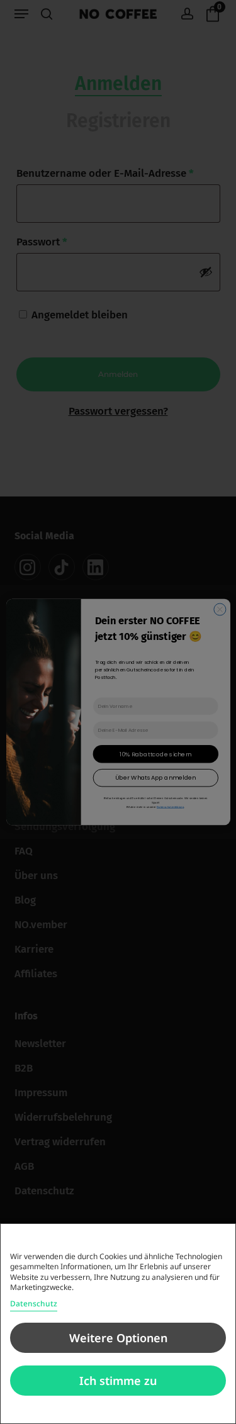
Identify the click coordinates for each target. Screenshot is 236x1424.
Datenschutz (33, 1303)
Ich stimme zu (118, 1380)
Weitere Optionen (118, 1337)
